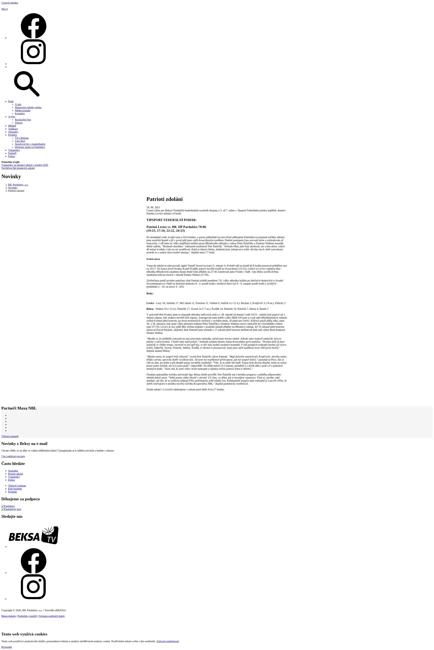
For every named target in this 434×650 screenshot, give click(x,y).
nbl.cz (4, 8)
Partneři (12, 153)
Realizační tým (23, 119)
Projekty (12, 134)
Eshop (11, 156)
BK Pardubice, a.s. (18, 184)
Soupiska (13, 470)
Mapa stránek (8, 616)
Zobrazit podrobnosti (167, 641)
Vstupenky (14, 150)
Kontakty (20, 113)
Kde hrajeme (15, 488)
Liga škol (20, 141)
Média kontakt (22, 110)
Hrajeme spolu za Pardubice (30, 147)
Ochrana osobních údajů (51, 616)
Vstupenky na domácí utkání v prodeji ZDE (24, 165)
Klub (11, 101)
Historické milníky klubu (28, 107)
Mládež (12, 125)
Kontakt (12, 491)
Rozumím (6, 647)
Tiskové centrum (17, 485)
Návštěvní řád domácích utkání (18, 168)
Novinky (13, 187)
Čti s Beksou (22, 138)
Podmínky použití (27, 616)
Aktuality (13, 131)
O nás (18, 104)
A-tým (11, 116)
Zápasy (19, 122)
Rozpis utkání (15, 473)
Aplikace (13, 128)
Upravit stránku (9, 2)
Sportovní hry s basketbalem (30, 144)
